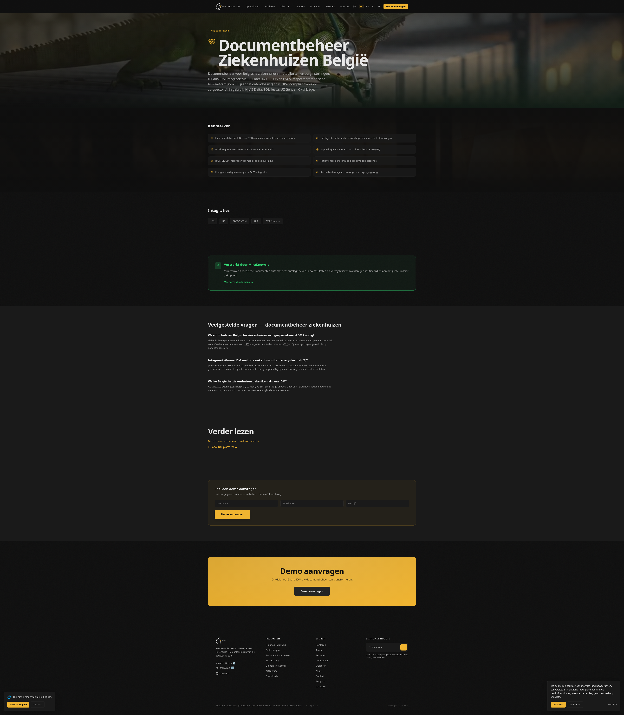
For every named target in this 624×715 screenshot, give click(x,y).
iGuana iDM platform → (222, 447)
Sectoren (300, 6)
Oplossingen (252, 6)
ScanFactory (272, 660)
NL (361, 6)
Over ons (345, 6)
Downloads (272, 676)
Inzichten (315, 6)
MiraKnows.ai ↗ (225, 667)
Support (320, 681)
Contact (320, 676)
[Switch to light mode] (354, 6)
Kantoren (321, 644)
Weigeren (575, 704)
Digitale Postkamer (276, 665)
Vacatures (321, 686)
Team (319, 650)
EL (379, 6)
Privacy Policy (312, 705)
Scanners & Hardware (278, 655)
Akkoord (558, 704)
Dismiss (37, 704)
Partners (330, 6)
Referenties (322, 660)
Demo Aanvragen (396, 6)
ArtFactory (271, 670)
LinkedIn (224, 673)
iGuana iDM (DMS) (276, 644)
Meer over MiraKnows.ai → (238, 281)
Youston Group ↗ (225, 663)
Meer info (612, 704)
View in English (18, 704)
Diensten (285, 6)
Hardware (270, 6)
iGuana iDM (234, 6)
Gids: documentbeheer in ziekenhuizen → (233, 441)
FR (373, 6)
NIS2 (318, 670)
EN (367, 6)
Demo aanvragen (232, 514)
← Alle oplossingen (218, 30)
